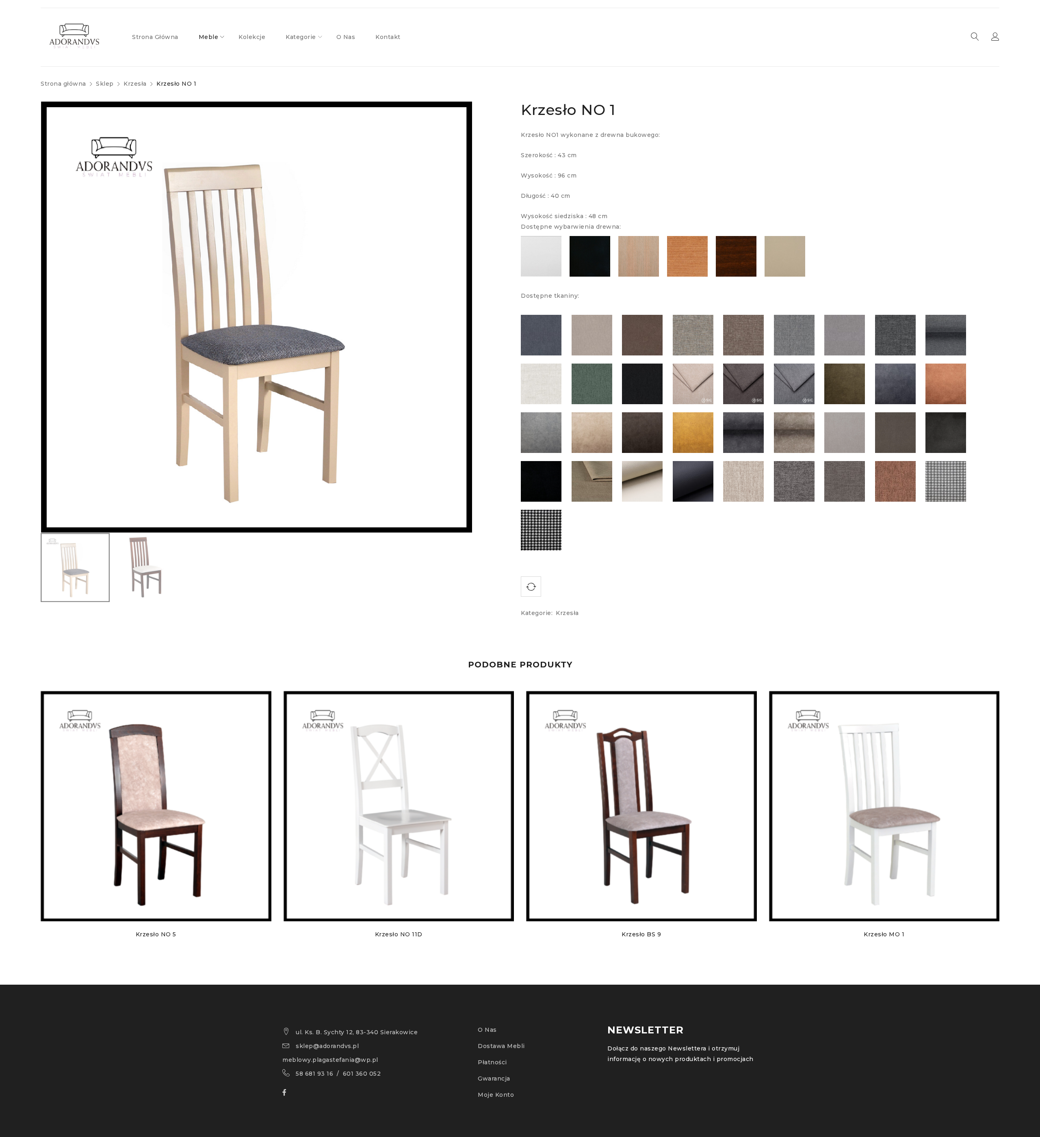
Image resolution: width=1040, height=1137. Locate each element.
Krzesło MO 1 (884, 934)
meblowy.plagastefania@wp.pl (330, 1059)
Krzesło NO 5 (156, 934)
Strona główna (63, 83)
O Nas (487, 1029)
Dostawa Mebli (501, 1046)
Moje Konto (496, 1094)
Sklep (105, 83)
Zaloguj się (995, 36)
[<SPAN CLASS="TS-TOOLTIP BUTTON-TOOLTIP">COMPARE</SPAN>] (531, 586)
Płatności (492, 1062)
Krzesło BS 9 (641, 934)
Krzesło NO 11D (398, 934)
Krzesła (135, 83)
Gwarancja (494, 1078)
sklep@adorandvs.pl (327, 1046)
